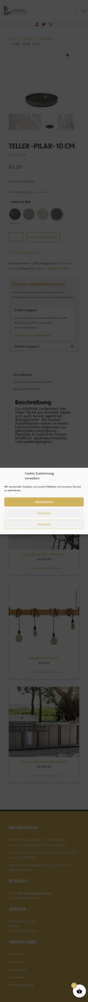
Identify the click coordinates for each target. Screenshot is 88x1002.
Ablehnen (44, 513)
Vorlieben (44, 524)
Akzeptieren (44, 502)
